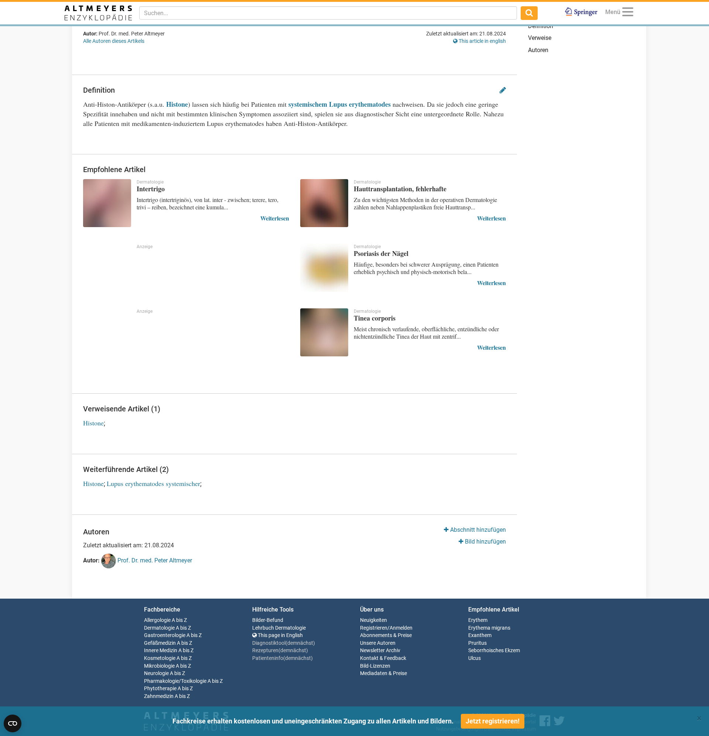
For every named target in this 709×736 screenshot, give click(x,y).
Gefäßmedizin (160, 643)
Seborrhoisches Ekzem (494, 650)
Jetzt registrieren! (493, 721)
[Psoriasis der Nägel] (324, 268)
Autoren (538, 50)
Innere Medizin (160, 650)
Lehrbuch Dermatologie (279, 628)
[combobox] (328, 13)
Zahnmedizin (159, 696)
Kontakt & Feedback (383, 658)
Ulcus (474, 658)
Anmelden (401, 628)
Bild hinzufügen (484, 541)
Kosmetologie (159, 658)
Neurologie (156, 673)
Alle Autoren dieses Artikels (113, 41)
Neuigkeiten (373, 620)
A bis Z (179, 620)
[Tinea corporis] (324, 332)
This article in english (482, 41)
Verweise (539, 37)
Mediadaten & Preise (383, 673)
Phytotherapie (160, 688)
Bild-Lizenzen (375, 666)
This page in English (280, 635)
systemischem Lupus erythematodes (339, 104)
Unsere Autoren (377, 643)
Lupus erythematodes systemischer (153, 483)
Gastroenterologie (164, 635)
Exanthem (479, 635)
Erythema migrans (489, 628)
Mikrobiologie (159, 666)
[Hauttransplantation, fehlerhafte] (324, 203)
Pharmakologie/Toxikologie (175, 681)
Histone (177, 104)
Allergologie (157, 620)
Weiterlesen (274, 218)
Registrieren (373, 628)
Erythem (477, 620)
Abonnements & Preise (386, 635)
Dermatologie (159, 628)
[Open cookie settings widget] (12, 723)
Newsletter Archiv (380, 650)
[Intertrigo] (107, 203)
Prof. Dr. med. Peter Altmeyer (154, 560)
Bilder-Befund (267, 620)
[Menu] (627, 13)
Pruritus (477, 643)
